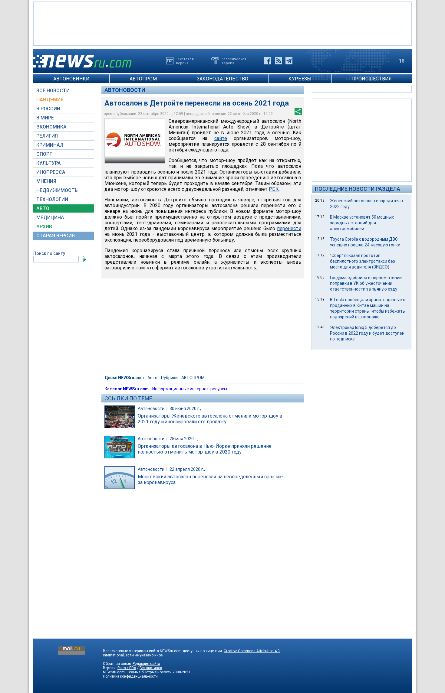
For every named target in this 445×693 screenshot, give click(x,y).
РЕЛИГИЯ (47, 136)
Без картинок (151, 668)
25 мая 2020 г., (184, 438)
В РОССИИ (48, 109)
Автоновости (124, 90)
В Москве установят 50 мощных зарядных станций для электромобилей (362, 223)
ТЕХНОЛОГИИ (52, 199)
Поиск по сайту (49, 253)
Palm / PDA (126, 668)
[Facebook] (267, 60)
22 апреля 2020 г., (187, 469)
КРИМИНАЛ (49, 145)
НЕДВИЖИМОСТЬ (57, 190)
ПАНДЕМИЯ (50, 99)
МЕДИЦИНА (50, 217)
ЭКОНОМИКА (51, 127)
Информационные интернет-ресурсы (189, 388)
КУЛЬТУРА (48, 163)
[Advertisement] (222, 23)
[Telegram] (288, 60)
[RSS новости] (278, 60)
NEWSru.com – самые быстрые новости (137, 672)
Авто (152, 377)
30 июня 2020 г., (185, 408)
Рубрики (169, 377)
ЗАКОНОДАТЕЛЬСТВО (222, 79)
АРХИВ (44, 226)
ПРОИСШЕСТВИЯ (371, 79)
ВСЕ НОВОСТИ (53, 90)
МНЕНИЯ (46, 181)
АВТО (42, 208)
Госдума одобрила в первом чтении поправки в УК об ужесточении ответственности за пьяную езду (366, 283)
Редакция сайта (146, 664)
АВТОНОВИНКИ (71, 79)
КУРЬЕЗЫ (300, 79)
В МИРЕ (45, 118)
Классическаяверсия (234, 60)
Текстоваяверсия (185, 60)
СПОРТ (44, 154)
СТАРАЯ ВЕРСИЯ (55, 236)
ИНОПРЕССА (50, 172)
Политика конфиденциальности (130, 676)
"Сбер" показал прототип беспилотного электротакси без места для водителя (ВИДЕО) (362, 261)
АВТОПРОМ (143, 79)
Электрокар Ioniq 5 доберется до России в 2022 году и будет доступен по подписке (367, 333)
